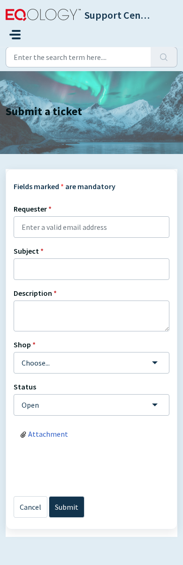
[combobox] (91, 363)
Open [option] (30, 405)
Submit (66, 507)
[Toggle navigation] (15, 34)
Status (25, 386)
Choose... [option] (36, 362)
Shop (25, 344)
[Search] (164, 57)
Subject (29, 251)
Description (35, 293)
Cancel (30, 507)
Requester (33, 208)
